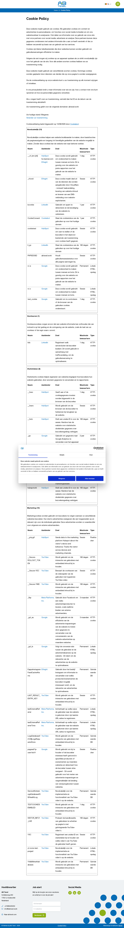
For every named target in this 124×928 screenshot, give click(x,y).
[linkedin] (74, 893)
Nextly (120, 925)
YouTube (44, 557)
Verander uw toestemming (36, 118)
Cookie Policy (62, 925)
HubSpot (45, 156)
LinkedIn (44, 205)
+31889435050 (9, 906)
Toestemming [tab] (32, 455)
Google (44, 266)
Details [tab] (62, 455)
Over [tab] (91, 455)
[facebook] (70, 893)
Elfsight (44, 162)
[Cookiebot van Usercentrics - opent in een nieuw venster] (95, 448)
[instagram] (79, 893)
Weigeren (62, 478)
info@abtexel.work (10, 909)
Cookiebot (74, 124)
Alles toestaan (90, 478)
